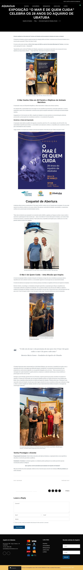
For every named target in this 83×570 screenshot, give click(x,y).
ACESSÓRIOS (35, 6)
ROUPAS (26, 6)
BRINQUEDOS (46, 6)
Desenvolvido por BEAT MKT (67, 567)
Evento (55, 21)
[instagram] (8, 553)
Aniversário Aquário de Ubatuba (46, 21)
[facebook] (4, 553)
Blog (35, 21)
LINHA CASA (57, 6)
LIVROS (66, 6)
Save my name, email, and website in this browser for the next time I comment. (32, 522)
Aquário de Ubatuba (27, 21)
